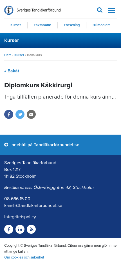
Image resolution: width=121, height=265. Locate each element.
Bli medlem (102, 25)
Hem (8, 55)
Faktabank (42, 25)
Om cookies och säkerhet (24, 257)
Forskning (72, 25)
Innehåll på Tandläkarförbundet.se (44, 145)
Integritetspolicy (20, 217)
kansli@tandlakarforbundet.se (33, 205)
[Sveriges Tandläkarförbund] (32, 10)
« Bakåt (11, 71)
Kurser (15, 25)
